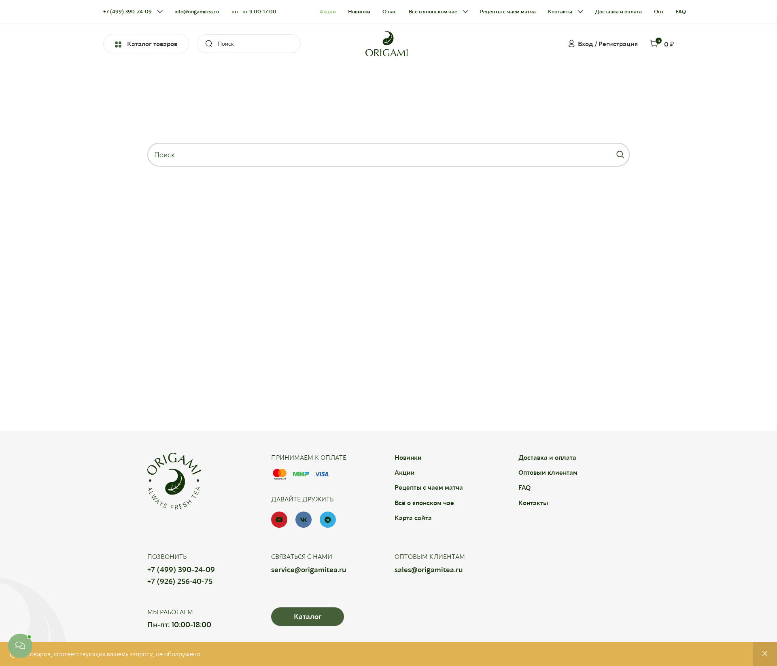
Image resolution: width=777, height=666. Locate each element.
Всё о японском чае (424, 502)
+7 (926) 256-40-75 (179, 581)
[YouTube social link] (279, 520)
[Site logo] (386, 43)
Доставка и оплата (547, 457)
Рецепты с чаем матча (429, 487)
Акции (405, 472)
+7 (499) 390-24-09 (181, 569)
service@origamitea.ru (308, 569)
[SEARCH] (206, 43)
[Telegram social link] (328, 520)
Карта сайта (413, 517)
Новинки (408, 457)
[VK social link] (303, 520)
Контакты (533, 502)
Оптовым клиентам (547, 472)
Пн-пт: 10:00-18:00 (179, 624)
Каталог (307, 616)
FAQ (524, 487)
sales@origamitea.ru (429, 569)
